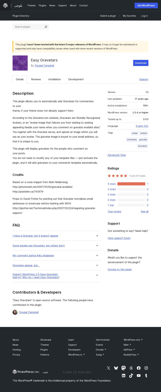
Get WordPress (146, 5)
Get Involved (102, 339)
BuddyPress (131, 354)
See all (144, 211)
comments (132, 139)
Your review (114, 211)
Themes (44, 344)
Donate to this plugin (120, 269)
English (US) (142, 126)
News (15, 344)
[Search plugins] (46, 27)
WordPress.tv (76, 354)
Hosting (17, 349)
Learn (71, 339)
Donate (101, 349)
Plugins (44, 349)
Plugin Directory (21, 15)
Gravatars (142, 146)
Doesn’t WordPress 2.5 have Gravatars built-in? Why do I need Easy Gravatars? (36, 276)
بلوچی (45, 372)
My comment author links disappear (33, 255)
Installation (54, 79)
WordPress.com (133, 339)
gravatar (143, 139)
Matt (127, 344)
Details (20, 79)
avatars (143, 133)
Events (99, 344)
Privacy (16, 354)
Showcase (45, 339)
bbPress (129, 349)
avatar (135, 133)
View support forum (119, 238)
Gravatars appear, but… (26, 265)
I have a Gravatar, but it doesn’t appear (35, 235)
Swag (100, 354)
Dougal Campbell (44, 65)
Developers (74, 349)
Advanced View (117, 155)
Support (143, 79)
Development (76, 79)
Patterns (44, 354)
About (16, 339)
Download (140, 63)
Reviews (36, 79)
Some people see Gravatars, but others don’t (39, 245)
